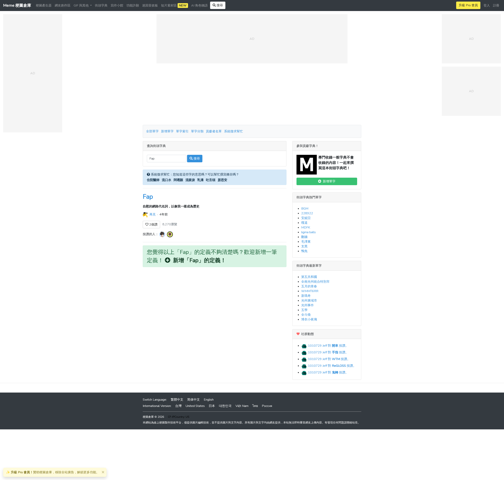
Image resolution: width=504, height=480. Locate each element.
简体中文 (193, 399)
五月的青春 (309, 286)
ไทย (255, 406)
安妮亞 (306, 218)
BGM (304, 208)
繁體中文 (177, 399)
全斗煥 (306, 315)
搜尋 (196, 158)
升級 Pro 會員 (468, 5)
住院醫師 (153, 180)
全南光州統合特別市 (315, 281)
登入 (487, 5)
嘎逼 (304, 223)
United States (195, 406)
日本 (212, 406)
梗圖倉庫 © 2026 (153, 417)
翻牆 (304, 237)
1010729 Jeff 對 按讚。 (327, 346)
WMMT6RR (309, 291)
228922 (307, 213)
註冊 (496, 5)
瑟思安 (222, 180)
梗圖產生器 (44, 5)
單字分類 (197, 131)
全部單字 (152, 131)
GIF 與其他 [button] (81, 5)
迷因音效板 (150, 5)
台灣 (178, 406)
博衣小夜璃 (309, 319)
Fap (148, 196)
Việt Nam (241, 406)
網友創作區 (62, 5)
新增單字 (167, 131)
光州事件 (307, 305)
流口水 (166, 180)
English (209, 399)
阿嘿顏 (178, 180)
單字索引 (182, 131)
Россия (267, 406)
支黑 (304, 246)
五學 (304, 310)
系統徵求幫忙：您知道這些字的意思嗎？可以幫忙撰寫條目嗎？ (194, 174)
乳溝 (200, 180)
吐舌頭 (210, 180)
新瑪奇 (306, 296)
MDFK (305, 227)
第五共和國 (309, 277)
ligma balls (308, 232)
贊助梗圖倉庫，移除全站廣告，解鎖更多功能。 (52, 472)
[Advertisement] (252, 94)
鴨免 (304, 251)
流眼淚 (190, 180)
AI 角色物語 (199, 5)
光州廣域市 (309, 300)
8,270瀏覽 (169, 224)
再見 (152, 214)
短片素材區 (174, 5)
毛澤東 (306, 242)
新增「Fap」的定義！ (198, 260)
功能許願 (132, 5)
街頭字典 (101, 5)
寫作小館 (117, 5)
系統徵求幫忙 (233, 131)
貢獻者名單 (214, 131)
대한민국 (225, 406)
